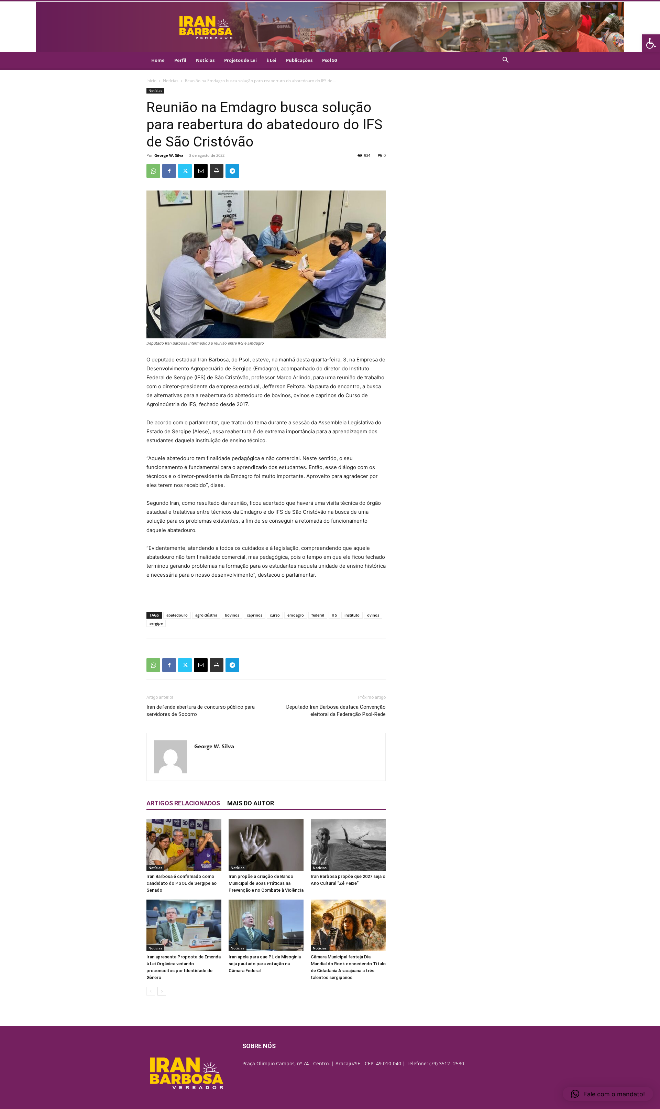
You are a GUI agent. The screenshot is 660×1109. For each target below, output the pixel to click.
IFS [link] (334, 615)
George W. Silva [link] (169, 155)
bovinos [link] (232, 615)
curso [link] (275, 615)
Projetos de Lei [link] (240, 60)
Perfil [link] (180, 60)
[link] (651, 43)
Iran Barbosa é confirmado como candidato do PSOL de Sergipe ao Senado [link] (181, 883)
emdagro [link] (295, 615)
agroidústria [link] (206, 615)
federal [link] (317, 615)
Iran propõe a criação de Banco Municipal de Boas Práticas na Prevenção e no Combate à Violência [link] (266, 883)
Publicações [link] (299, 60)
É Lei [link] (271, 60)
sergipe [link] (156, 623)
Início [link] (151, 81)
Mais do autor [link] (250, 803)
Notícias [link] (205, 60)
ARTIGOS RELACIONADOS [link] (183, 803)
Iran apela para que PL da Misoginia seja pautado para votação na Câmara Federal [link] (265, 963)
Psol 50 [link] (329, 60)
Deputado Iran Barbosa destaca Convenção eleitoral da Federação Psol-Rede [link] (336, 710)
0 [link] (385, 155)
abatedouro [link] (177, 615)
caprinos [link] (254, 615)
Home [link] (158, 60)
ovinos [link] (373, 615)
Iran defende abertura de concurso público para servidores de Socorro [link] (200, 710)
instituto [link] (352, 615)
